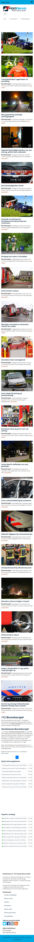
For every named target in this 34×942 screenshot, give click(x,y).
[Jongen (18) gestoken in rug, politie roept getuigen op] (17, 655)
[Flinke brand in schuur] (17, 622)
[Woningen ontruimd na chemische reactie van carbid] (17, 311)
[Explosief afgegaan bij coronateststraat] (17, 521)
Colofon (6, 902)
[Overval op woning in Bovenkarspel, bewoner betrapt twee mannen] (17, 691)
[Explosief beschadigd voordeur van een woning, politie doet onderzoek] (17, 137)
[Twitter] (4, 925)
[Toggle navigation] (5, 14)
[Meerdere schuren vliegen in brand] (17, 588)
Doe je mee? (8, 909)
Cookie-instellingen (10, 895)
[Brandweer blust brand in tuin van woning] (17, 416)
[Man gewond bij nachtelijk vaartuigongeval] (17, 101)
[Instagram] (12, 925)
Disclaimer (7, 906)
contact (15, 889)
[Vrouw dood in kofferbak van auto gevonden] (17, 451)
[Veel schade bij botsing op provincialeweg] (17, 380)
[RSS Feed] (16, 925)
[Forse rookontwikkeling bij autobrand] (17, 487)
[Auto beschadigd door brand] (17, 172)
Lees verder (4, 158)
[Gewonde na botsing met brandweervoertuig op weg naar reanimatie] (17, 206)
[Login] (32, 2)
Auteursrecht (8, 898)
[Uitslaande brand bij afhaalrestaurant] (17, 554)
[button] (3, 43)
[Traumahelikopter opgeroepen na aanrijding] (17, 66)
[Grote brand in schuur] (17, 277)
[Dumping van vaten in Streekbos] (17, 243)
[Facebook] (8, 925)
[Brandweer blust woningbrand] (17, 346)
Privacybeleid (8, 916)
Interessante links (10, 913)
